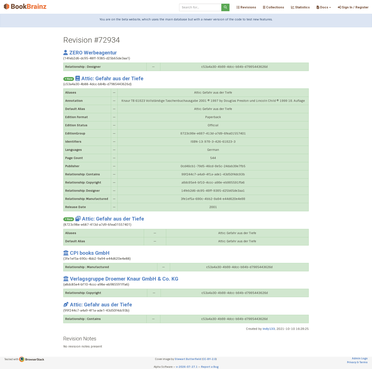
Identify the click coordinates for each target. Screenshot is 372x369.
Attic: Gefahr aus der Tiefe (112, 79)
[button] (323, 7)
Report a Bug (210, 367)
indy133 (269, 329)
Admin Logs (359, 358)
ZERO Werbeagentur (93, 53)
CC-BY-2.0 (209, 359)
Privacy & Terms (357, 362)
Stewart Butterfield (188, 359)
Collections (274, 7)
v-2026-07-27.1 (186, 367)
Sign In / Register (355, 7)
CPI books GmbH (90, 253)
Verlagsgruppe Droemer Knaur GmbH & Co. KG (124, 279)
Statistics (302, 7)
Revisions (248, 7)
